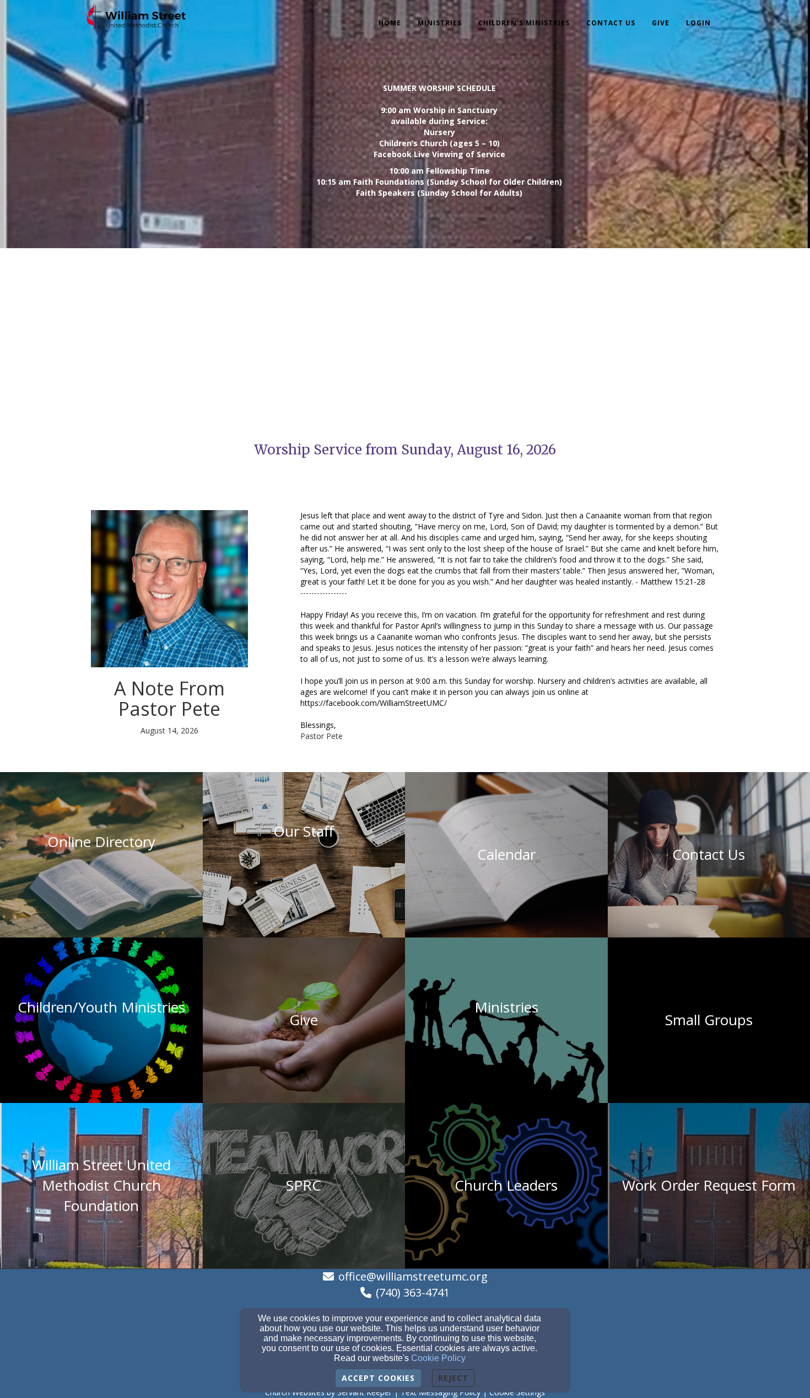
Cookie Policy (438, 1358)
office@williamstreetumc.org (413, 1276)
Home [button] (390, 23)
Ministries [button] (440, 23)
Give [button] (660, 23)
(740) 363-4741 (413, 1292)
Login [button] (698, 23)
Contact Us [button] (610, 23)
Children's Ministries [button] (524, 23)
